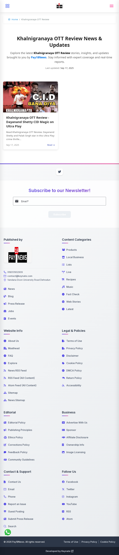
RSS (68, 511)
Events (12, 318)
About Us (13, 340)
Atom (69, 518)
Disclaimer (72, 355)
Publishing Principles (20, 429)
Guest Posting (16, 511)
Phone (11, 496)
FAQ (10, 355)
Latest (69, 309)
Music (69, 286)
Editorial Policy (16, 422)
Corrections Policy (19, 444)
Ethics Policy (15, 437)
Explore (12, 363)
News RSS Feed (17, 370)
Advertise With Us (76, 422)
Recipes (71, 279)
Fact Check (72, 294)
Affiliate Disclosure (77, 437)
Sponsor (71, 429)
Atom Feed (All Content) (22, 385)
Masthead (14, 348)
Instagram (72, 496)
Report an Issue (17, 504)
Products (71, 249)
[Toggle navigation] (111, 6)
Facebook (72, 481)
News (11, 288)
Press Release (16, 303)
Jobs (11, 311)
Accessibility (73, 385)
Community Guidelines (21, 459)
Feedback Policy (17, 452)
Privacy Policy (74, 348)
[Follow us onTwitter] (59, 171)
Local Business (75, 257)
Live (68, 272)
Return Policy (74, 377)
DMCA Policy (74, 370)
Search (12, 526)
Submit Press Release (20, 518)
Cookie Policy (74, 363)
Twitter (70, 489)
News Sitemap (16, 400)
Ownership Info (75, 444)
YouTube (71, 504)
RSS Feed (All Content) (21, 377)
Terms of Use (74, 340)
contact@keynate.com (19, 276)
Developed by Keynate (58, 551)
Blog (10, 296)
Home (14, 19)
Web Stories (73, 301)
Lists (69, 264)
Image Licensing (75, 452)
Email (11, 489)
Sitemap (13, 392)
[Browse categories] (7, 6)
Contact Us (14, 481)
